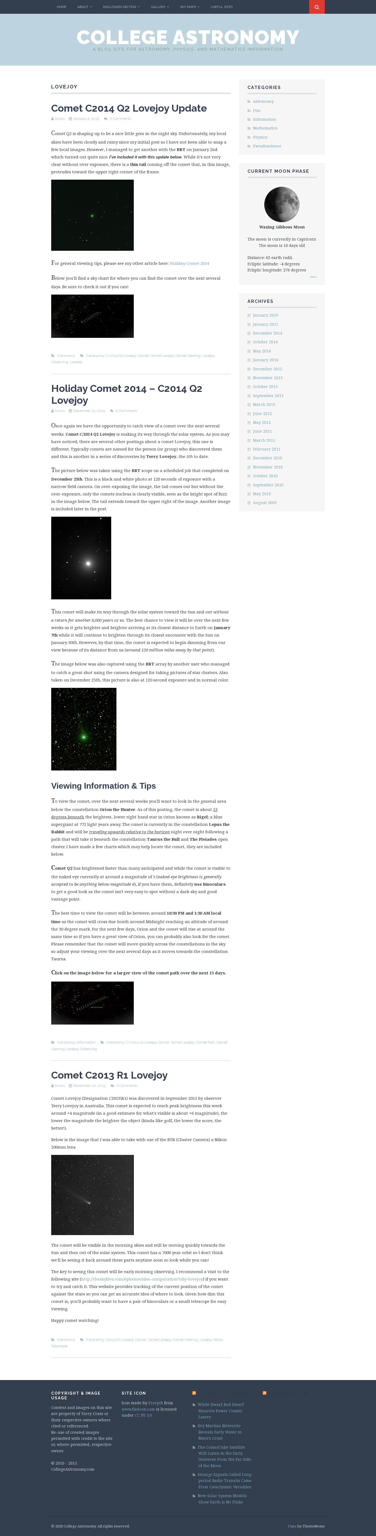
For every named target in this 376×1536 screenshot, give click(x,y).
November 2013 (268, 377)
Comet (143, 356)
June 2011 (262, 431)
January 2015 (265, 324)
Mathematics (265, 128)
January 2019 (265, 315)
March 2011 (264, 440)
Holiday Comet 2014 (189, 263)
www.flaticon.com (138, 1409)
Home (61, 7)
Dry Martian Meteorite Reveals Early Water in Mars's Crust (220, 1432)
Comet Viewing (188, 356)
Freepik (155, 1402)
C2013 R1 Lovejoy (119, 1340)
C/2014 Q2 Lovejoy (120, 356)
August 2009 (265, 502)
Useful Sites (222, 7)
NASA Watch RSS (289, 1393)
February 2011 (266, 449)
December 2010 (267, 457)
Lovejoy (208, 356)
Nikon (218, 1340)
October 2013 (265, 386)
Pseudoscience (267, 146)
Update (76, 362)
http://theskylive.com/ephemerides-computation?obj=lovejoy (142, 1279)
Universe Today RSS (223, 1393)
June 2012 (262, 413)
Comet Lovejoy (162, 356)
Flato (292, 1526)
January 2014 (265, 359)
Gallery (158, 7)
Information (86, 1042)
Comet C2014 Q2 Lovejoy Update (129, 108)
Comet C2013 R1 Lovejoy (109, 1075)
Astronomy (66, 356)
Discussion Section (119, 7)
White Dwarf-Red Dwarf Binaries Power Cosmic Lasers (221, 1410)
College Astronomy (188, 37)
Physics (260, 137)
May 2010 (262, 493)
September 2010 (268, 484)
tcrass (60, 119)
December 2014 (267, 333)
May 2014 (262, 351)
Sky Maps (188, 7)
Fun (257, 110)
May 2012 (262, 422)
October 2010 (265, 475)
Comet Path (205, 1042)
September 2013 (268, 395)
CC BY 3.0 (143, 1415)
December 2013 (267, 368)
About (82, 7)
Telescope (59, 1346)
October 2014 (265, 341)
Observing (59, 362)
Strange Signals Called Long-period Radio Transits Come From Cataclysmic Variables (225, 1480)
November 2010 (268, 467)
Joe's (313, 276)
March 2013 (264, 404)
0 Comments (120, 119)
